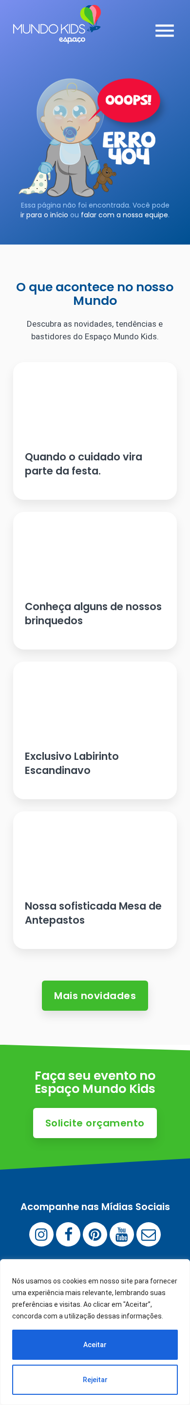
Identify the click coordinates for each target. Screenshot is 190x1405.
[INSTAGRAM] (41, 1234)
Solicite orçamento (95, 1123)
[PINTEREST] (95, 1234)
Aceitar (95, 1345)
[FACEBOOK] (68, 1234)
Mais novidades (95, 995)
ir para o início (44, 215)
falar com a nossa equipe (124, 215)
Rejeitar (95, 1380)
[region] (95, 1332)
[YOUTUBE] (122, 1234)
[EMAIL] (148, 1234)
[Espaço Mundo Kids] (57, 36)
